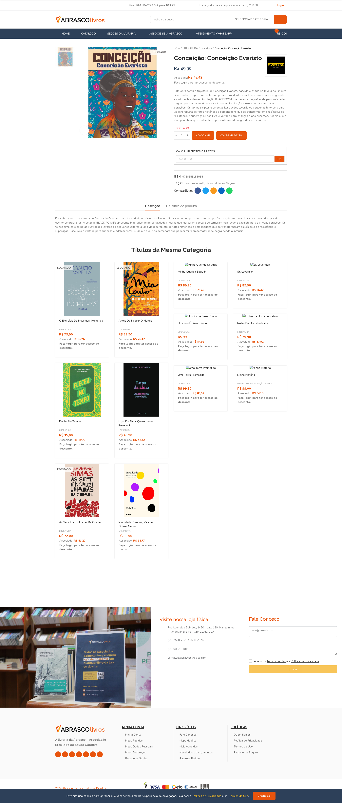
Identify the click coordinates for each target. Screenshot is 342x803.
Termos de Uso (276, 661)
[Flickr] (93, 754)
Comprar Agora (231, 135)
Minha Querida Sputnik (192, 272)
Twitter (205, 190)
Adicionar (203, 135)
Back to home (279, 49)
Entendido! (264, 795)
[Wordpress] (100, 754)
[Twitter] (72, 754)
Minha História (246, 375)
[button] (44, 413)
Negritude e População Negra (254, 383)
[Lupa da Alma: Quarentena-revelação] (141, 390)
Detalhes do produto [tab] (181, 206)
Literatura (65, 329)
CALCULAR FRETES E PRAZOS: (196, 151)
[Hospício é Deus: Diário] (200, 316)
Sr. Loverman (245, 272)
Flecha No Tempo (70, 421)
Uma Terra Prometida (191, 375)
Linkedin (221, 190)
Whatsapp (229, 190)
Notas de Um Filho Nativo (253, 323)
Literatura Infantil (193, 183)
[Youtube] (86, 754)
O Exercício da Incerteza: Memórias (81, 321)
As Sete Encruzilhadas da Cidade (80, 522)
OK (279, 159)
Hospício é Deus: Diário (192, 323)
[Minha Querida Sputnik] (200, 264)
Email (213, 190)
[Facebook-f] (65, 754)
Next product (284, 49)
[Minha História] (260, 368)
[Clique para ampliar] (84, 130)
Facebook (198, 190)
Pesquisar (280, 19)
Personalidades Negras (220, 183)
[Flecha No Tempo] (82, 390)
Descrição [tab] (152, 206)
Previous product (274, 49)
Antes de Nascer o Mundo (135, 321)
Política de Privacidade (305, 661)
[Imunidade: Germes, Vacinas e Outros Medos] (141, 490)
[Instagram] (58, 754)
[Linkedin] (79, 754)
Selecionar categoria (251, 19)
